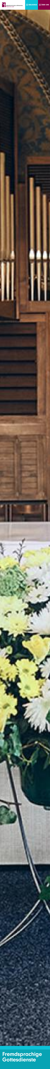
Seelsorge (32, 5)
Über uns (45, 5)
